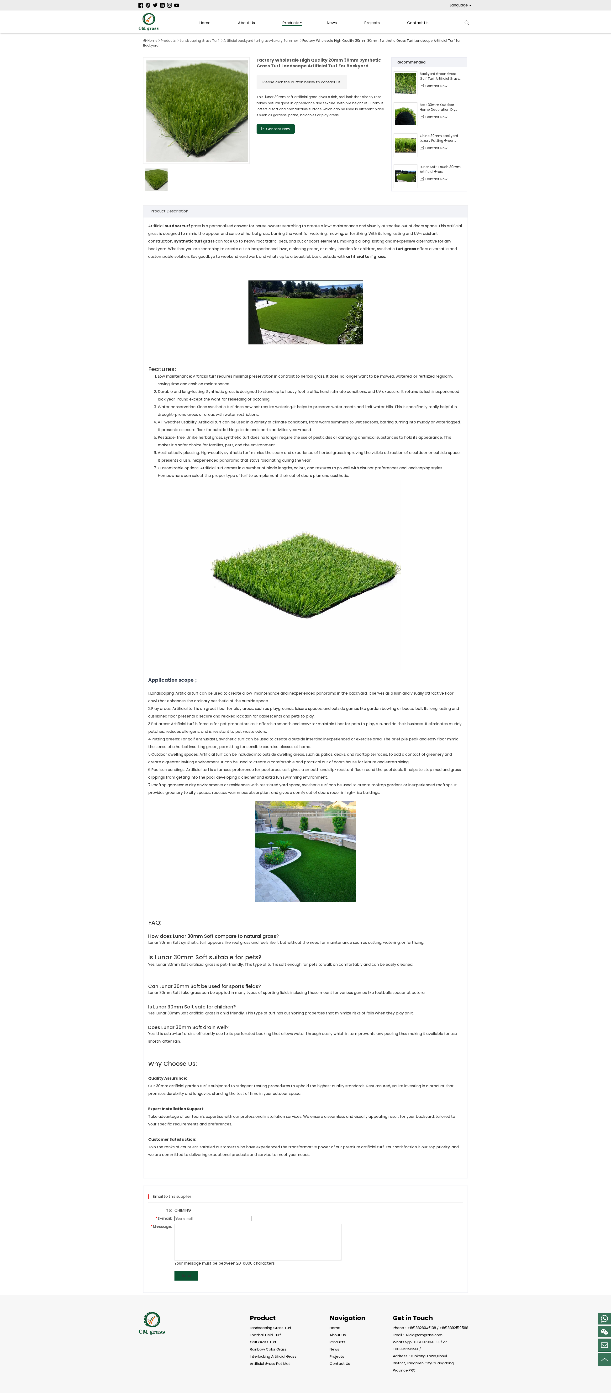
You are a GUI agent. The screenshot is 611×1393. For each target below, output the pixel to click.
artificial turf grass (365, 256)
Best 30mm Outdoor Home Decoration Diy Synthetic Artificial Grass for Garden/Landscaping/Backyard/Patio (441, 107)
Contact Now (433, 86)
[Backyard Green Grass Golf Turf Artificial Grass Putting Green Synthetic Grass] (405, 83)
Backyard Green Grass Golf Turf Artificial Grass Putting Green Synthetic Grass (440, 76)
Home (205, 23)
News (332, 23)
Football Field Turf (265, 1334)
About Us (246, 23)
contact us (417, 23)
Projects (372, 23)
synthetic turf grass (194, 241)
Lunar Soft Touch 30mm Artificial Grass (440, 169)
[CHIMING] (148, 22)
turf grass (406, 249)
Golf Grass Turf (263, 1342)
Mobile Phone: (604, 1318)
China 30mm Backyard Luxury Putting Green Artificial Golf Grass (439, 138)
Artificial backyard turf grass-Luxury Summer (260, 40)
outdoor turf (177, 226)
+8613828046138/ (427, 1342)
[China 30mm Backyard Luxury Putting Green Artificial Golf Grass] (405, 145)
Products (290, 23)
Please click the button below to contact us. (302, 81)
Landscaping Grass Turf (199, 40)
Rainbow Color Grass (268, 1349)
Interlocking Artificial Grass (273, 1356)
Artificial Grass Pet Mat (270, 1363)
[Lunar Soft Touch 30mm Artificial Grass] (405, 176)
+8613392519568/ (407, 1349)
